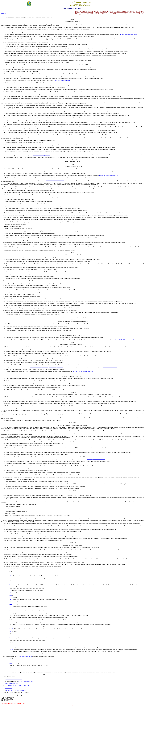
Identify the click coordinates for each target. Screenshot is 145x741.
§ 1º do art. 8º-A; (8, 688)
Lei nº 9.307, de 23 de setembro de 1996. (96, 459)
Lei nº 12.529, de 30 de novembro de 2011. (108, 175)
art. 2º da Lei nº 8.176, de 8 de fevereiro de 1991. (83, 371)
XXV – (11, 604)
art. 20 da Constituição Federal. (110, 367)
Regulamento (3, 13)
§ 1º (10, 631)
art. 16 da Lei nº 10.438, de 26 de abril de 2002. (16, 690)
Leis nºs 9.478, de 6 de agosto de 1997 (39, 367)
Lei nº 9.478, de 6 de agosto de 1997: (26, 681)
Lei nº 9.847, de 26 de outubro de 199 (24, 656)
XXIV (16, 685)
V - (10, 637)
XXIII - (11, 599)
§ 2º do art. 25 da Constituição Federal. (41, 155)
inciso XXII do (8, 683)
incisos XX (7, 685)
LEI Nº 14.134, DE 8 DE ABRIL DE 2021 (72, 8)
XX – (11, 592)
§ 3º (11, 647)
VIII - (11, 584)
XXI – (11, 595)
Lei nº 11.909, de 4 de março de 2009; (14, 679)
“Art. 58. (11, 649)
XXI (11, 685)
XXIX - (11, 610)
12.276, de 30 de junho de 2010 (56, 367)
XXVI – (11, 606)
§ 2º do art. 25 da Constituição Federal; (128, 34)
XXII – (11, 597)
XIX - (11, 590)
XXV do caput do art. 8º (24, 685)
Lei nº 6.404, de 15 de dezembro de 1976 (55, 180)
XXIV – (11, 601)
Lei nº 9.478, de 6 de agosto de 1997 (30, 569)
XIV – (11, 575)
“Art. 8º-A (12, 628)
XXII (13, 685)
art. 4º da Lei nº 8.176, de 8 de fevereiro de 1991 (123, 339)
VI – (10, 672)
